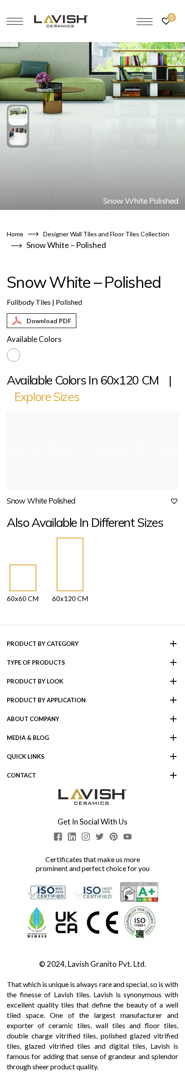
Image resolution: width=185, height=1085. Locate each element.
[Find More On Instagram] (86, 837)
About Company (33, 718)
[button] (18, 116)
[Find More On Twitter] (100, 837)
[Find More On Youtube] (127, 837)
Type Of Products (36, 662)
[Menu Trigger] (145, 21)
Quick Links (25, 756)
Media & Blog (28, 737)
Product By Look (35, 681)
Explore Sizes (46, 396)
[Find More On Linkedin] (72, 837)
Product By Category (43, 643)
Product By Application (46, 700)
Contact (21, 775)
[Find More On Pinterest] (114, 837)
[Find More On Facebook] (58, 837)
